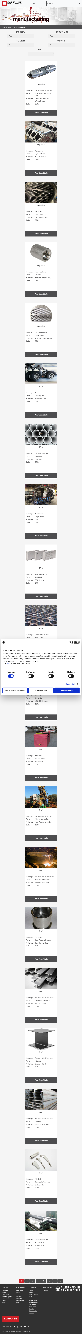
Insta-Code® (19, 1296)
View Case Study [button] (41, 113)
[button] (4, 3)
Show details (70, 684)
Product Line (61, 32)
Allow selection (41, 690)
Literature (45, 1290)
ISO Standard (32, 1304)
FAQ (3, 1302)
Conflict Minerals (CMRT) (33, 1295)
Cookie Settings (33, 1302)
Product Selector (20, 1300)
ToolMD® (18, 1302)
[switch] (31, 676)
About (31, 1290)
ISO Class (20, 41)
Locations (31, 1309)
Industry (20, 32)
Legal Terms (32, 1306)
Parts (41, 49)
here (8, 664)
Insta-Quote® (19, 1298)
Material (61, 41)
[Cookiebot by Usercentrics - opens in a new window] (70, 642)
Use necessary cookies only (15, 690)
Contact (4, 1300)
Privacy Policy (33, 1311)
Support (10, 27)
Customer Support (7, 1296)
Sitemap (31, 1313)
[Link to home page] (14, 3)
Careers (31, 1292)
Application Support (5, 1291)
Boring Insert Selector (19, 1291)
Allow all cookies (67, 690)
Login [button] (35, 3)
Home (3, 27)
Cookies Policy (33, 1300)
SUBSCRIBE (10, 1318)
